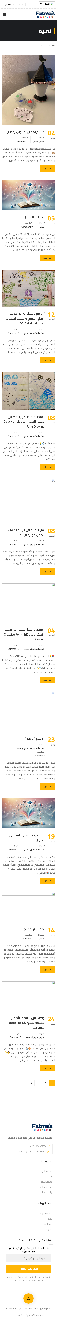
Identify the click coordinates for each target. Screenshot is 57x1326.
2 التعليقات (27, 939)
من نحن (49, 1176)
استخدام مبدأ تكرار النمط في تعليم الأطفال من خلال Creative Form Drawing (24, 421)
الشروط (20, 1315)
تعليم (42, 141)
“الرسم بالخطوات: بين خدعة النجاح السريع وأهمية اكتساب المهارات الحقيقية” (25, 318)
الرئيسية (52, 45)
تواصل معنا (47, 1192)
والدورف (19, 748)
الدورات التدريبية (46, 1213)
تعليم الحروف (32, 1037)
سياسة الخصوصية (34, 1315)
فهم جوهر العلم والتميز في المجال (27, 838)
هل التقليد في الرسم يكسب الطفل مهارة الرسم (26, 532)
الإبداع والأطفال (34, 217)
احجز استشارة (47, 1171)
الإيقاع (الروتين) (35, 738)
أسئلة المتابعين (37, 333)
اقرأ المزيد (47, 168)
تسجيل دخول (10, 4)
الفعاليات (48, 1224)
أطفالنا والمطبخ (34, 929)
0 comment (22, 141)
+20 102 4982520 (38, 1146)
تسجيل (21, 4)
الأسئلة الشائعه (46, 1187)
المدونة (49, 1229)
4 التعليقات (39, 756)
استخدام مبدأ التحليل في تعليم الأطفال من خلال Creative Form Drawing (24, 634)
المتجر (50, 1219)
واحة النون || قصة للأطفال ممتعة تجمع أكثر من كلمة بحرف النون (27, 1022)
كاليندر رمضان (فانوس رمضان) (25, 131)
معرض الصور (47, 1182)
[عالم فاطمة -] (45, 14)
